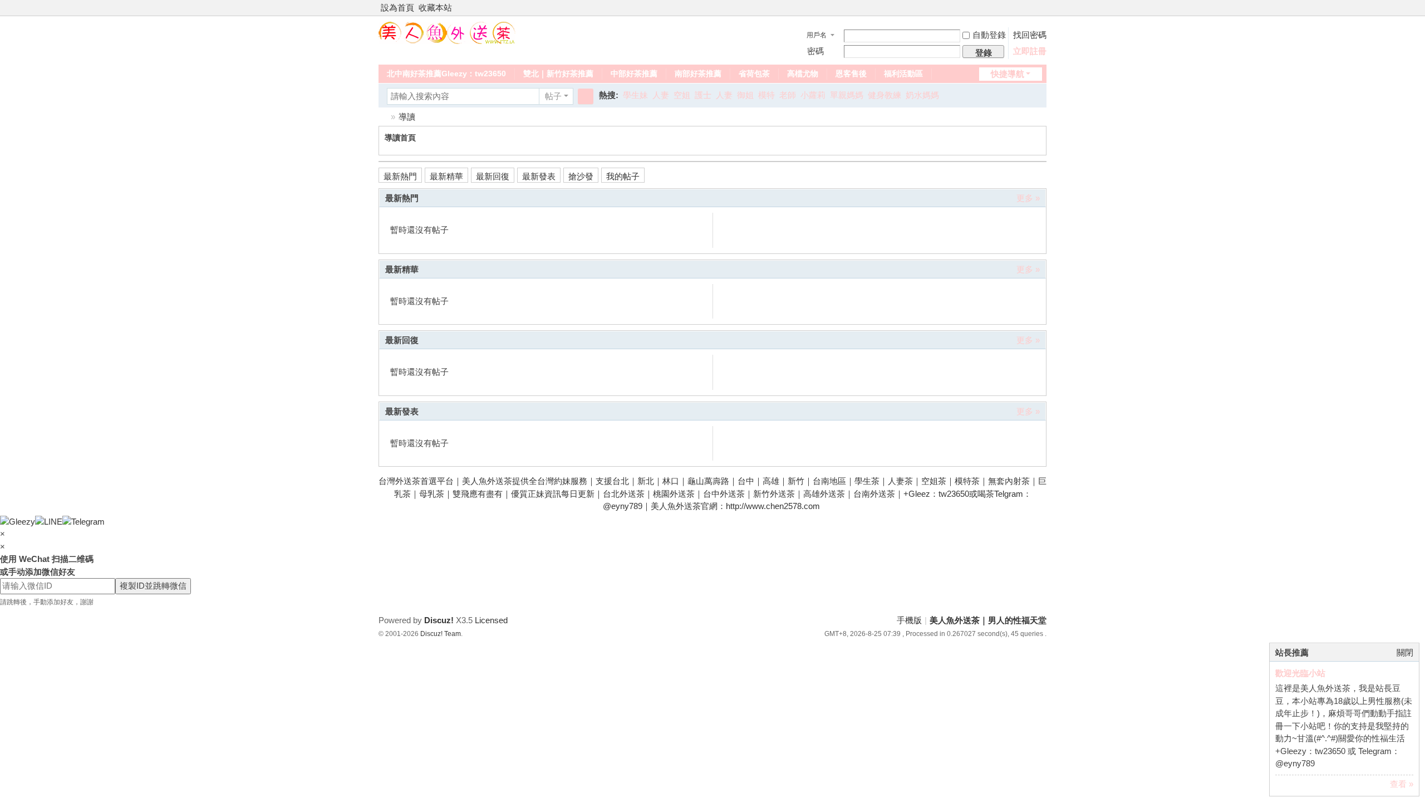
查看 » (1401, 784)
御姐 (745, 95)
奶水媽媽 (922, 95)
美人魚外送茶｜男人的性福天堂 (383, 117)
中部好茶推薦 (634, 73)
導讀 (407, 116)
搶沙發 (580, 176)
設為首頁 (397, 7)
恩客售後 (851, 73)
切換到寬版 (1041, 12)
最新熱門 (400, 176)
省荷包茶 (754, 73)
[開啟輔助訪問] (1031, 8)
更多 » (1028, 198)
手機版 (909, 620)
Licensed (491, 620)
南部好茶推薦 (698, 73)
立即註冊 (1029, 51)
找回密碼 (1029, 35)
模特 (766, 95)
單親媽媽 (846, 95)
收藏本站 (435, 7)
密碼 (815, 51)
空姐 (682, 95)
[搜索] (585, 96)
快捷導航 (1007, 74)
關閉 (1405, 652)
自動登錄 (989, 35)
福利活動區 (903, 73)
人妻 (660, 95)
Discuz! (439, 620)
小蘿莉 (812, 95)
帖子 (553, 96)
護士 (703, 95)
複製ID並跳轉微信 (153, 585)
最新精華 (446, 176)
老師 (787, 95)
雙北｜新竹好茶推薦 (558, 73)
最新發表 (539, 176)
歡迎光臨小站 (1300, 673)
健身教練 (884, 95)
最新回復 (492, 176)
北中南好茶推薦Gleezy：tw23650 (446, 73)
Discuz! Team (440, 634)
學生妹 (635, 95)
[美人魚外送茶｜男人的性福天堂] (447, 32)
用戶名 (817, 35)
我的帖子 (623, 176)
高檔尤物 (802, 73)
